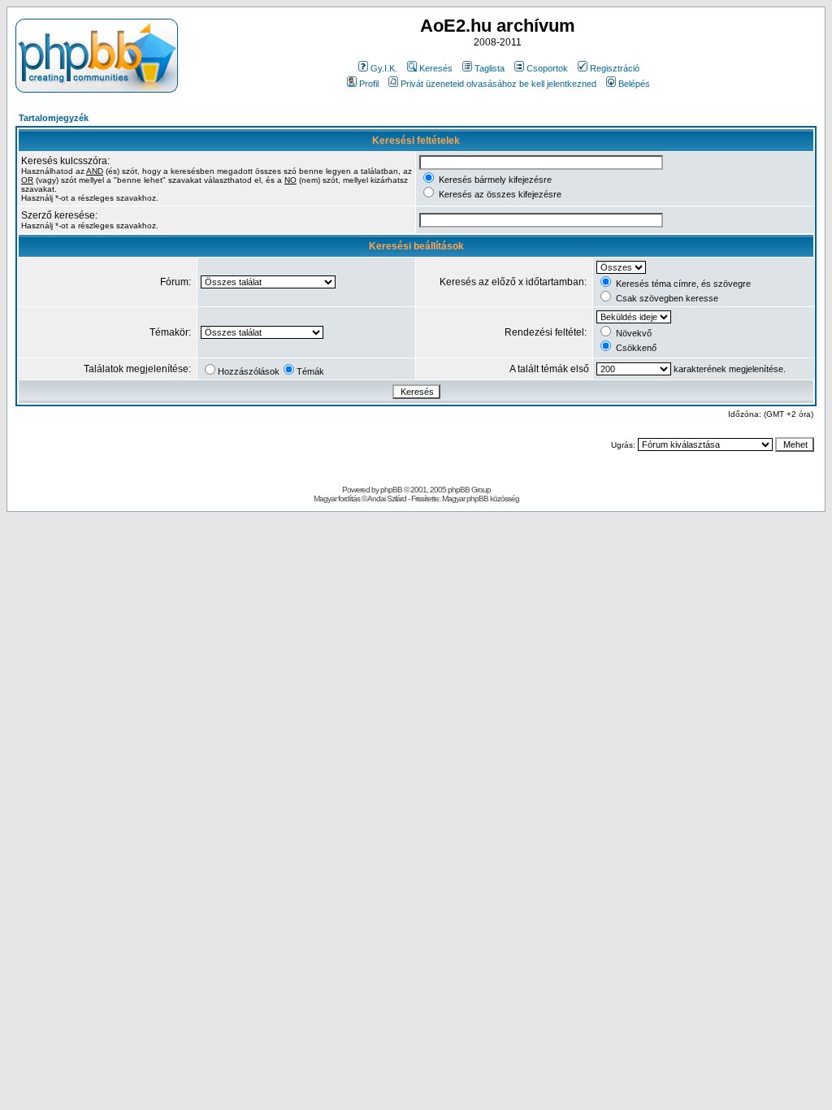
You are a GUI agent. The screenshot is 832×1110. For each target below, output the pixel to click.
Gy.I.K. (383, 68)
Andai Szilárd (386, 498)
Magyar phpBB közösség (480, 498)
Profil (369, 84)
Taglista (489, 68)
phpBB (391, 489)
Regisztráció (614, 68)
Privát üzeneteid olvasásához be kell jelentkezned (498, 84)
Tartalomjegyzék (54, 118)
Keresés (436, 68)
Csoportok (547, 68)
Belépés (634, 84)
